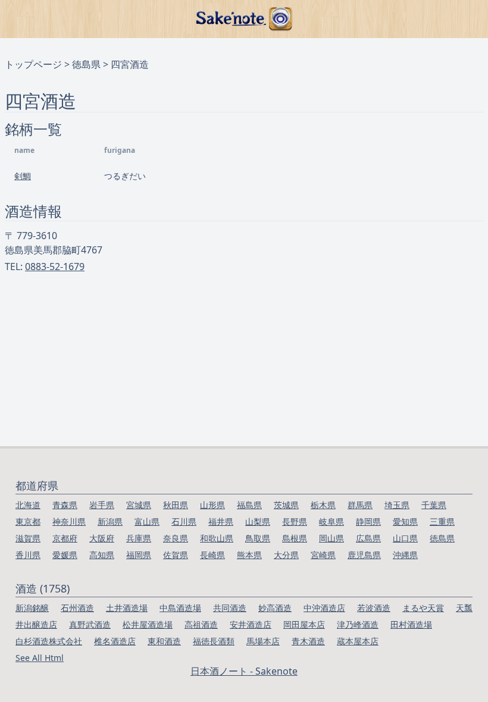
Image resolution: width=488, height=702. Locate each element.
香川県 (27, 554)
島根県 (294, 538)
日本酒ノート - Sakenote (244, 671)
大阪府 (101, 538)
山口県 (405, 538)
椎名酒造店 (115, 641)
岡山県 (331, 538)
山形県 (212, 504)
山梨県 (257, 521)
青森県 (64, 504)
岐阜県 (331, 521)
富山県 (146, 521)
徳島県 (86, 64)
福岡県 (138, 554)
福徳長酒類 (213, 641)
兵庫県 (138, 538)
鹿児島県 (364, 554)
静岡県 (368, 521)
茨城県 (286, 504)
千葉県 (433, 504)
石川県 (183, 521)
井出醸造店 (36, 624)
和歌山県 (216, 538)
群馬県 (360, 504)
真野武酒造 (90, 624)
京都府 (64, 538)
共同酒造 (229, 607)
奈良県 (175, 538)
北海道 (27, 504)
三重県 (442, 521)
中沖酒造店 (324, 607)
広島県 (368, 538)
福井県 (220, 521)
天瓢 (464, 607)
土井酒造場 (127, 607)
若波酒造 (373, 607)
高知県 (101, 554)
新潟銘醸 (32, 607)
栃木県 (323, 504)
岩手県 (101, 504)
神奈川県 (69, 521)
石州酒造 (77, 607)
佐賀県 (175, 554)
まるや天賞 (423, 607)
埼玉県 (396, 504)
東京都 (27, 521)
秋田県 (175, 504)
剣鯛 (22, 175)
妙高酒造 (275, 607)
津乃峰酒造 (357, 624)
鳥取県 (257, 538)
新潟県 (110, 521)
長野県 (294, 521)
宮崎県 (323, 554)
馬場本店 (263, 641)
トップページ (33, 64)
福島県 (249, 504)
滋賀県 (27, 538)
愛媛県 (64, 554)
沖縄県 (405, 554)
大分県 (286, 554)
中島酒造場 (180, 607)
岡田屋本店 (304, 624)
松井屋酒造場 (148, 624)
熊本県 (249, 554)
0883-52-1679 (55, 266)
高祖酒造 (201, 624)
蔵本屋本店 (357, 641)
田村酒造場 (411, 624)
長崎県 (212, 554)
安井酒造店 (250, 624)
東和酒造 (164, 641)
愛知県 (405, 521)
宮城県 (138, 504)
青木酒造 (308, 641)
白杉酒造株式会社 (48, 641)
